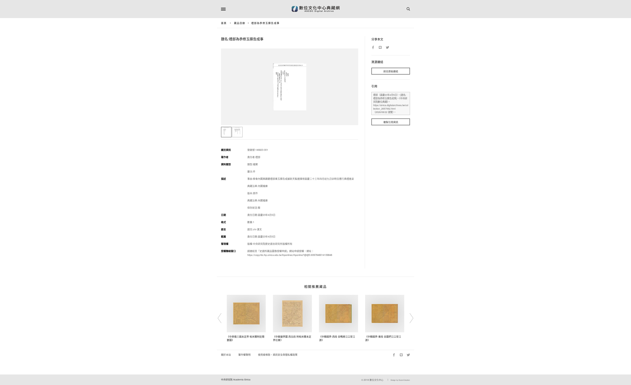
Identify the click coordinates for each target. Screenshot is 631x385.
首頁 (224, 23)
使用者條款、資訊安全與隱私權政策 (277, 354)
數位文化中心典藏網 (315, 9)
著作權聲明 (244, 354)
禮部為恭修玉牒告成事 (265, 23)
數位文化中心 (376, 379)
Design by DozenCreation (400, 380)
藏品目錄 (239, 23)
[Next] (408, 318)
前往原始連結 (390, 71)
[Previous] (222, 318)
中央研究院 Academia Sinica (235, 379)
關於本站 (226, 354)
